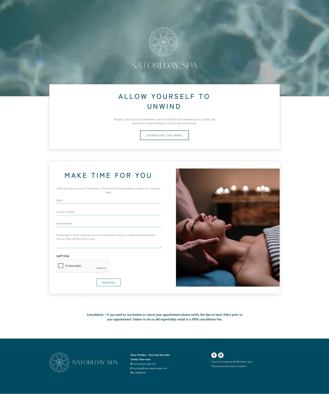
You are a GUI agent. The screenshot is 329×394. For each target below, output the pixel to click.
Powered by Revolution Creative (228, 366)
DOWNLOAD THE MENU (164, 135)
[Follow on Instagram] (221, 355)
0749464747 (138, 372)
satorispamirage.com (143, 363)
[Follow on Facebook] (214, 355)
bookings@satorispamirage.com (148, 368)
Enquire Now (108, 282)
